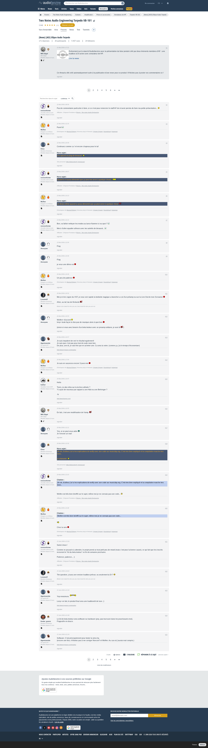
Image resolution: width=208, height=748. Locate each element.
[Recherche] (122, 3)
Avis (56, 30)
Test (78, 30)
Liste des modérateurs (104, 665)
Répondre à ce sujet (148, 654)
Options (117, 655)
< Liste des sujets (163, 655)
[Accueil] (40, 14)
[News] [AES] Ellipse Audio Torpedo (54, 37)
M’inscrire (157, 715)
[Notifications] (168, 3)
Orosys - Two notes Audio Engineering (87, 112)
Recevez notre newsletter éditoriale (124, 711)
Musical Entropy (71, 131)
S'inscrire (131, 654)
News (71, 30)
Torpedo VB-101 (135, 15)
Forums (46, 15)
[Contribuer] (94, 30)
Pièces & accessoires (103, 15)
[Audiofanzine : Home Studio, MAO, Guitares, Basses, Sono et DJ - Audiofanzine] (50, 3)
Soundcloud (107, 131)
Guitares (78, 15)
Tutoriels (86, 30)
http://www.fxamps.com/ (64, 398)
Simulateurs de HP (120, 15)
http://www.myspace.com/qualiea (66, 350)
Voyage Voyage (98, 131)
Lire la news (74, 58)
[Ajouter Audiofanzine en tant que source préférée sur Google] (49, 690)
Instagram (115, 131)
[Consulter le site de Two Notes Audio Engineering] (93, 21)
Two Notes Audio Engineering (62, 15)
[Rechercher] (72, 98)
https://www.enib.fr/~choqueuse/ (75, 162)
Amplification (88, 15)
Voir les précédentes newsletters (121, 720)
